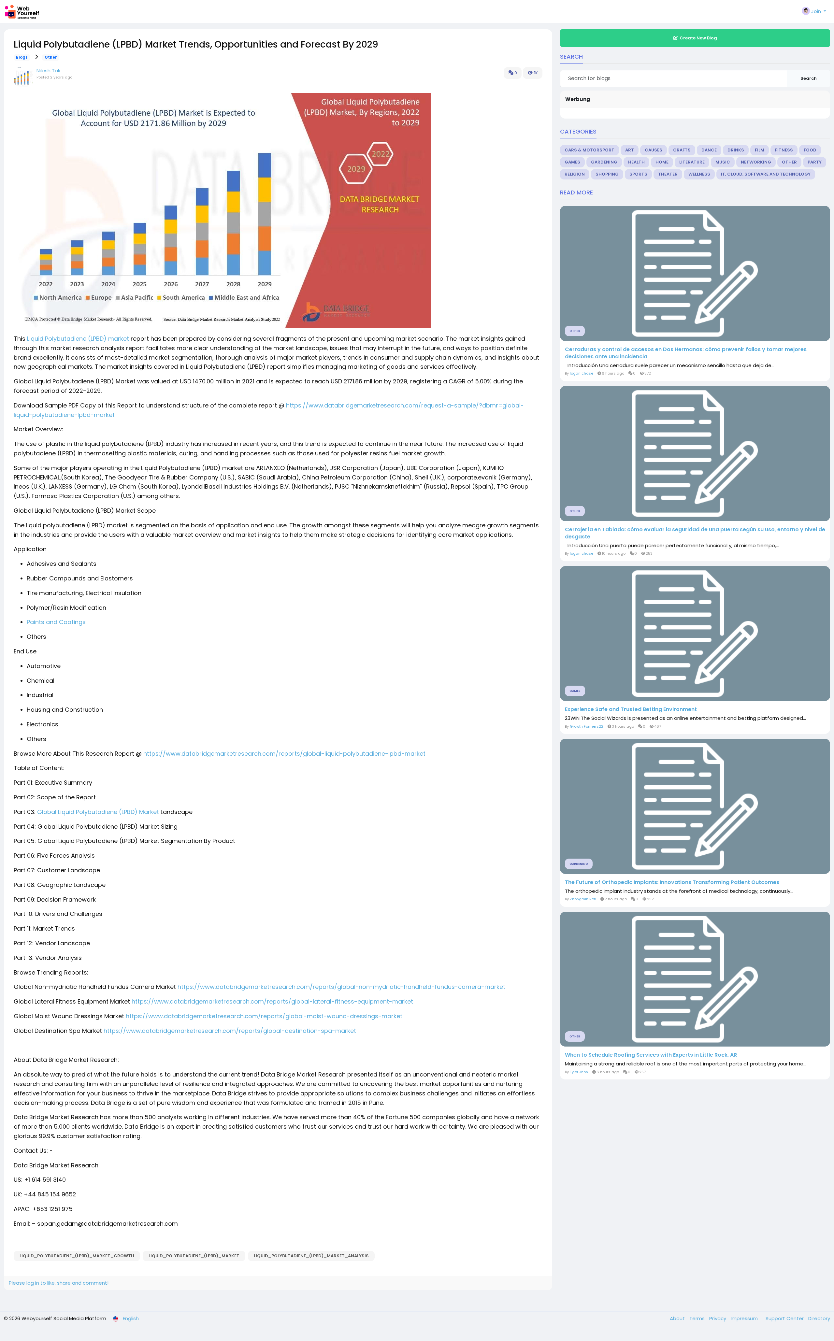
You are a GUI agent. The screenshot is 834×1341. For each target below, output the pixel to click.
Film (759, 150)
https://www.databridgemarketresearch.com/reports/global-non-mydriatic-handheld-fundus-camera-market (341, 987)
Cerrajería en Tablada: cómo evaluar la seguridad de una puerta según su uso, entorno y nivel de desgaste (695, 533)
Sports (638, 174)
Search (808, 78)
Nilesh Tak (48, 70)
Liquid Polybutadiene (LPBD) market (77, 339)
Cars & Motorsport (589, 150)
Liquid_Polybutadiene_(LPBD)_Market (194, 1256)
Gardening (604, 162)
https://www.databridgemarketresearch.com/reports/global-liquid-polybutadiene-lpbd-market (284, 753)
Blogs (22, 57)
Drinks (735, 150)
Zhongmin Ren (583, 899)
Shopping (607, 174)
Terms (697, 1318)
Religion (575, 174)
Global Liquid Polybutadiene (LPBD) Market (97, 812)
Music (722, 162)
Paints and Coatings (56, 622)
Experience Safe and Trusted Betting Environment (631, 709)
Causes (653, 150)
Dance (709, 150)
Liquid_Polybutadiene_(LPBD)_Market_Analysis (311, 1256)
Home (662, 162)
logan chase (581, 373)
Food (810, 150)
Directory (819, 1318)
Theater (668, 174)
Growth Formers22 (586, 726)
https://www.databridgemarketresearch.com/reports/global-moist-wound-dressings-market (264, 1016)
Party (815, 162)
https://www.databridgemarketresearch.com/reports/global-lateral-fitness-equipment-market (272, 1001)
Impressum (745, 1318)
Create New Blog (698, 38)
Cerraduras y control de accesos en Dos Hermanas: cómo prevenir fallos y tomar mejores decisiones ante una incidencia (686, 353)
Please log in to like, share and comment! (58, 1282)
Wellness (699, 174)
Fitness (784, 150)
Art (629, 150)
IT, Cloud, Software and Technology (766, 174)
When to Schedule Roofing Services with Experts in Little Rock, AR (651, 1055)
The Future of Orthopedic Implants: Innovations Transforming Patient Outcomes (672, 882)
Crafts (682, 150)
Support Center (785, 1318)
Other (51, 57)
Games (572, 162)
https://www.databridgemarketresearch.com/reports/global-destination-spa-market (230, 1031)
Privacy (718, 1318)
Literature (692, 162)
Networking (756, 162)
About (678, 1318)
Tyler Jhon (579, 1072)
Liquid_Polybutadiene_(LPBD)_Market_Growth (77, 1256)
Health (636, 162)
